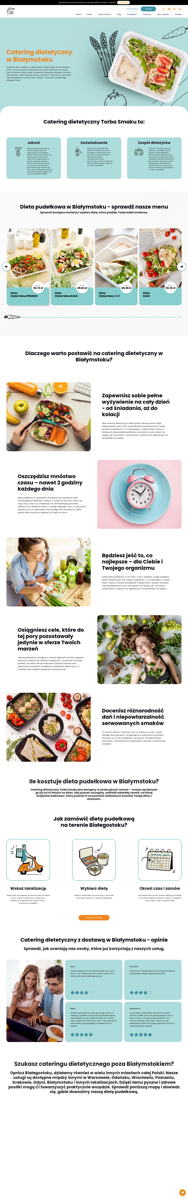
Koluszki (103, 1182)
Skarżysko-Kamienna (172, 1182)
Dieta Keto (99, 1112)
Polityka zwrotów (161, 1106)
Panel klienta (132, 9)
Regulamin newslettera (163, 1118)
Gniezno (149, 1175)
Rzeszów (83, 1188)
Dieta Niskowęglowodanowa (106, 1118)
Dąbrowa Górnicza (87, 1185)
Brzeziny (96, 1182)
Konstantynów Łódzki (50, 1182)
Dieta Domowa (101, 1115)
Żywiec (170, 1185)
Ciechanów (114, 1178)
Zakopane (24, 1188)
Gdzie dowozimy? (161, 1103)
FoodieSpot (132, 14)
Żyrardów (87, 1178)
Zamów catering (94, 918)
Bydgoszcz (173, 1175)
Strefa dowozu (104, 14)
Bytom (102, 1185)
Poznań (120, 1175)
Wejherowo (91, 1188)
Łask (84, 1182)
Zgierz (161, 1178)
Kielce (145, 1182)
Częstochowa (46, 1185)
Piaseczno (58, 1178)
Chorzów (62, 1185)
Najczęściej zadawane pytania (166, 1101)
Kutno (139, 1182)
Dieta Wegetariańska (103, 1109)
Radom (93, 1178)
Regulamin (158, 1115)
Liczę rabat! (123, 2)
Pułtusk (127, 1178)
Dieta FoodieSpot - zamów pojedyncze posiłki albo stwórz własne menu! (107, 1138)
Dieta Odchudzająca (103, 1101)
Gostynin (107, 1178)
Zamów (148, 9)
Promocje (147, 14)
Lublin (133, 1178)
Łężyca (104, 1175)
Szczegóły (28, 302)
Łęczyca (68, 1182)
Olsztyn (32, 1175)
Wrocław (146, 1178)
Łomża (53, 1175)
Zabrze (77, 1185)
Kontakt (178, 14)
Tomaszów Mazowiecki (128, 1182)
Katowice (55, 1185)
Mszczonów (79, 1178)
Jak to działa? (163, 14)
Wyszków (100, 1178)
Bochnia (52, 1188)
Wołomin (22, 1178)
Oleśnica (139, 1178)
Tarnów (8, 1188)
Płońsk (121, 1178)
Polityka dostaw (161, 1112)
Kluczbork (24, 1185)
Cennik (89, 14)
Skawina (38, 1188)
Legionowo (50, 1178)
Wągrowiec (135, 1175)
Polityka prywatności (162, 1109)
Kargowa (98, 1175)
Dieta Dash (100, 1121)
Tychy (133, 1185)
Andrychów (67, 1188)
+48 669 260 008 (44, 1100)
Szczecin (9, 1175)
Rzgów (23, 1182)
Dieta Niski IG (100, 1106)
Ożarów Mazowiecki (32, 1178)
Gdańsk (15, 1175)
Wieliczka (46, 1188)
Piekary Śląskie (110, 1185)
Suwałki (59, 1175)
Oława (152, 1178)
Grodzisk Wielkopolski (161, 1175)
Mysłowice (146, 1185)
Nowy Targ (31, 1188)
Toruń (8, 1178)
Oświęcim (59, 1188)
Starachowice (10, 1185)
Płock (64, 1178)
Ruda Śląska (120, 1185)
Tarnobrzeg (75, 1188)
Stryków (89, 1182)
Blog (119, 14)
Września (143, 1175)
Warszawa (14, 1178)
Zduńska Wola (76, 1182)
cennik (134, 792)
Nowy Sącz (15, 1188)
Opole (39, 1185)
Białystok (39, 1175)
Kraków (176, 1185)
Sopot (27, 1175)
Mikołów (138, 1185)
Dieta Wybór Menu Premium (106, 1127)
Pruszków (70, 1178)
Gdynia (22, 1175)
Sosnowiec (70, 1185)
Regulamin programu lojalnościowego (162, 1122)
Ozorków (61, 1182)
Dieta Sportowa (101, 1103)
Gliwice (127, 1185)
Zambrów (66, 1175)
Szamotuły (126, 1175)
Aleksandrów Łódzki (13, 1182)
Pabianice (176, 1178)
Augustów (47, 1175)
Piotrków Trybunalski (113, 1182)
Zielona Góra (90, 1175)
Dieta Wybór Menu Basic (105, 1133)
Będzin (96, 1185)
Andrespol (168, 1178)
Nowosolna (30, 1182)
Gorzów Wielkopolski (77, 1175)
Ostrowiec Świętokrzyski (156, 1182)
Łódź (156, 1178)
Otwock (42, 1178)
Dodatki (128, 1106)
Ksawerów (38, 1182)
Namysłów (32, 1185)
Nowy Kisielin (112, 1175)
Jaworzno (154, 1185)
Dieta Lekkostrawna (103, 1124)
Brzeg (18, 1185)
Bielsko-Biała (162, 1185)
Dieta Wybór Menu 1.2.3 (104, 1130)
